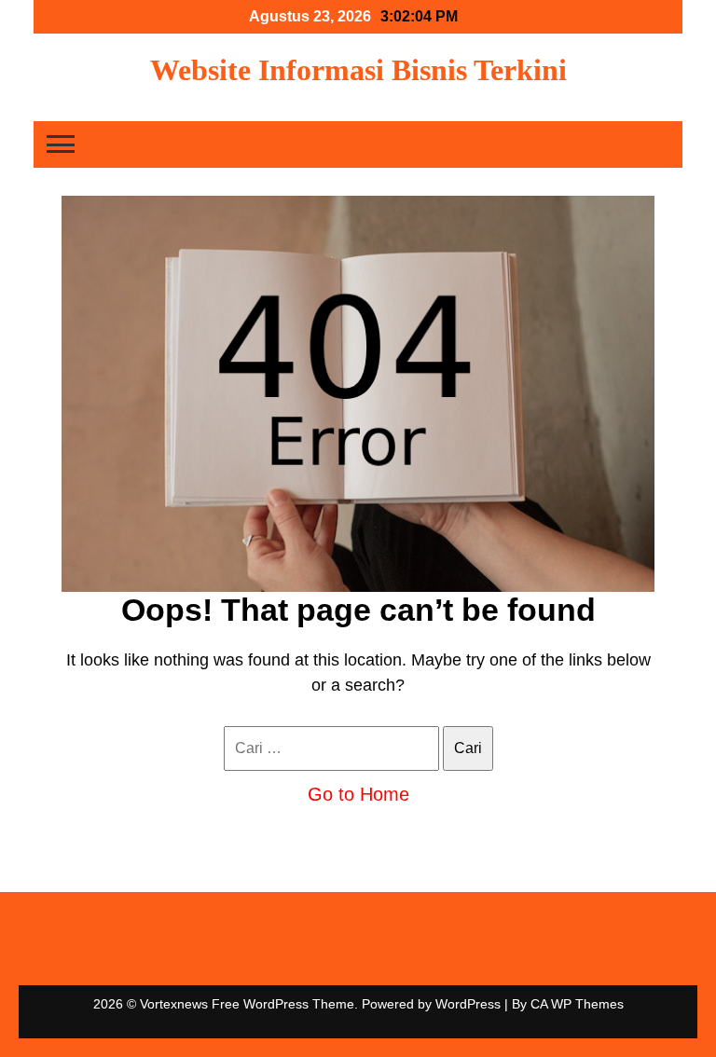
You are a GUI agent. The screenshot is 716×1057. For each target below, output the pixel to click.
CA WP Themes (577, 1003)
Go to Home (358, 794)
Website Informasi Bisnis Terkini (358, 70)
